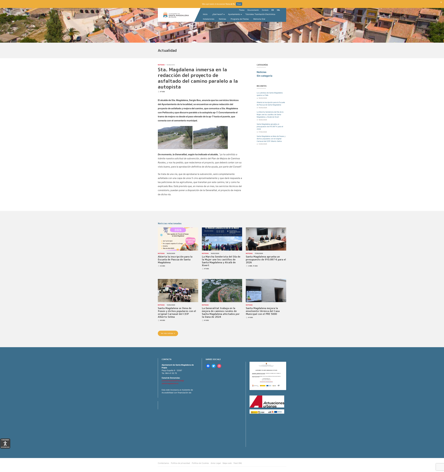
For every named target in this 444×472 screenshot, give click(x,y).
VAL (278, 10)
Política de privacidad (180, 463)
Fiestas (241, 10)
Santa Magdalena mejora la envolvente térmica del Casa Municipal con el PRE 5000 (263, 311)
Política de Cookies (200, 463)
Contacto (265, 10)
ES (272, 10)
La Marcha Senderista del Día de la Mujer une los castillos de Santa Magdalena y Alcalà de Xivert (270, 114)
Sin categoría (264, 75)
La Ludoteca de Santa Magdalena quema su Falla (270, 94)
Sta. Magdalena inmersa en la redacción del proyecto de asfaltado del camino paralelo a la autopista (198, 78)
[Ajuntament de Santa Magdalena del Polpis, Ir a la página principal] (176, 15)
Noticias (161, 65)
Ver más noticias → (168, 333)
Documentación (253, 10)
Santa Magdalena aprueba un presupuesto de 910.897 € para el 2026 (270, 126)
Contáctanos (163, 463)
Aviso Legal (216, 463)
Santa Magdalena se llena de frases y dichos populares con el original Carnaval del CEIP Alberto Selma (271, 138)
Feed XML (238, 463)
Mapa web (227, 463)
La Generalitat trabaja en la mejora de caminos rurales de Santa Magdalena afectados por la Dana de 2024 (221, 312)
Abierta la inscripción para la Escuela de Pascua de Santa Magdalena (271, 103)
